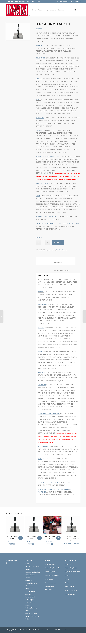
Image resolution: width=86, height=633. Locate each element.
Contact (28, 605)
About (27, 577)
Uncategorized (70, 594)
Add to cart (57, 242)
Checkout (77, 1)
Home (27, 569)
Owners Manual (31, 613)
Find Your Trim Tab (32, 566)
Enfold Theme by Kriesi (62, 630)
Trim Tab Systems (61, 250)
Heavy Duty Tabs (71, 568)
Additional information (59, 270)
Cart (71, 1)
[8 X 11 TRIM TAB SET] (1, 316)
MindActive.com (49, 630)
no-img (53, 250)
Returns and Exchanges (49, 588)
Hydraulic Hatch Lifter (72, 572)
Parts (67, 579)
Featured (68, 564)
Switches (68, 583)
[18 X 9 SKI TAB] (84, 316)
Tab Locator (30, 602)
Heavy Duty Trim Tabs (52, 568)
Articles (28, 594)
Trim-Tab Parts (31, 591)
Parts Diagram (31, 583)
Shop (56, 1)
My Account (63, 1)
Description (55, 262)
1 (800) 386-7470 (32, 1)
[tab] (55, 261)
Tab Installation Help (52, 575)
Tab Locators (69, 587)
